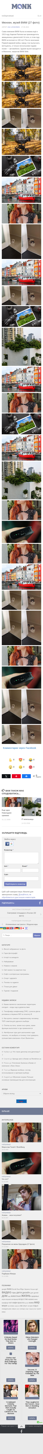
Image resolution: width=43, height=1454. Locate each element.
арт (36, 1289)
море (4, 1305)
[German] (17, 928)
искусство (23, 1299)
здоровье (35, 1296)
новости (17, 1306)
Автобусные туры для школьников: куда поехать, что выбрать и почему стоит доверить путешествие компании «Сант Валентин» (20, 1035)
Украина (27, 1289)
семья (14, 1309)
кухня (26, 1303)
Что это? (5, 1179)
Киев (9, 1289)
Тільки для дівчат (10, 987)
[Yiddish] (26, 928)
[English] (10, 928)
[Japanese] (23, 928)
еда (9, 1296)
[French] (14, 928)
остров (30, 1306)
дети (19, 1292)
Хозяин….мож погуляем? (12, 1215)
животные (16, 1296)
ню (21, 1306)
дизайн (26, 1292)
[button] (7, 845)
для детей (34, 1293)
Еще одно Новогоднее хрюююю (6, 812)
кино (36, 1299)
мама (31, 1303)
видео (6, 1292)
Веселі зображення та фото (15, 949)
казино (31, 1299)
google (4, 1289)
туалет (39, 1309)
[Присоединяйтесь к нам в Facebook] (39, 903)
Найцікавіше (8, 16)
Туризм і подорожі (11, 991)
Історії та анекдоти (11, 957)
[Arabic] (4, 928)
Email (25, 866)
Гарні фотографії (10, 953)
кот (10, 1303)
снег (17, 1309)
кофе (14, 1303)
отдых (35, 1306)
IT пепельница (27, 819)
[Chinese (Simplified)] (7, 928)
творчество (32, 1309)
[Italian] (20, 928)
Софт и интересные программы (16, 974)
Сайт (6, 874)
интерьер (14, 1299)
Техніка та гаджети (11, 982)
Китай (14, 1289)
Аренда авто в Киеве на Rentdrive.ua (26, 1059)
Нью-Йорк (20, 1289)
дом (4, 1295)
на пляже (11, 1306)
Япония (32, 1289)
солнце (22, 1309)
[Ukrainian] (1, 928)
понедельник (6, 1309)
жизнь (26, 1295)
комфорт (5, 1303)
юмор (3, 1312)
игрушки (8, 1299)
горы (14, 1292)
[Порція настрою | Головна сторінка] (21, 6)
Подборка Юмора (9, 1274)
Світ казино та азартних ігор (15, 970)
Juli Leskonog (13, 27)
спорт (27, 1309)
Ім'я (6, 866)
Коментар (8, 850)
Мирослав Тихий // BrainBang (13, 1147)
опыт (25, 1306)
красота (21, 1303)
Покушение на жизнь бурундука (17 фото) (18, 1244)
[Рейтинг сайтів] (21, 1102)
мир (37, 1302)
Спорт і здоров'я (10, 978)
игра (3, 1299)
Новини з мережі (10, 966)
